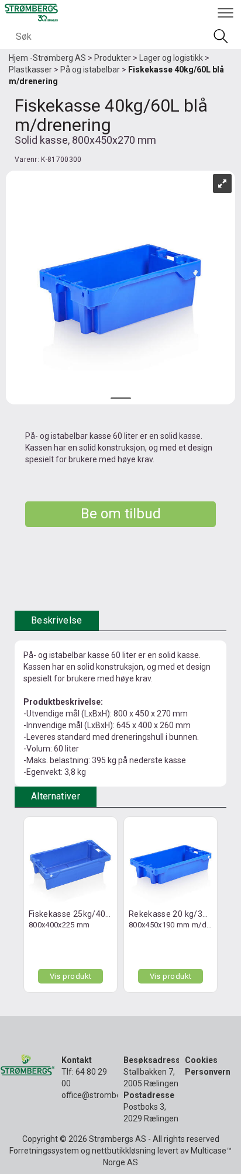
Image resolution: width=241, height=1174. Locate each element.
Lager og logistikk (171, 58)
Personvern (207, 1071)
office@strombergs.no (102, 1095)
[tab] (57, 621)
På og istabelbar (90, 69)
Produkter (112, 58)
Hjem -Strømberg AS (47, 58)
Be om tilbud (121, 513)
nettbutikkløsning (124, 1150)
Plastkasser (30, 69)
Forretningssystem (44, 1150)
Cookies (201, 1060)
